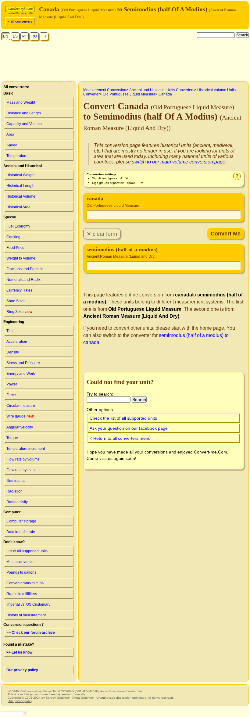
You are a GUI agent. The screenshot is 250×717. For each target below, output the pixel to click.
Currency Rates (19, 290)
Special (9, 217)
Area (10, 134)
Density (12, 352)
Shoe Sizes (15, 301)
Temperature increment (25, 448)
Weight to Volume (20, 258)
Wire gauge (20, 416)
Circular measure (20, 405)
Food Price (15, 248)
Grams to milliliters (21, 594)
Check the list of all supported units (123, 418)
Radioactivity (17, 502)
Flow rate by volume (23, 459)
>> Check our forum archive (30, 632)
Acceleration (16, 341)
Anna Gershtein (83, 697)
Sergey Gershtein (58, 697)
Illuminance (16, 481)
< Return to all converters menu (120, 438)
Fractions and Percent (24, 269)
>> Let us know (19, 652)
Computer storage (21, 521)
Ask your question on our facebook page (129, 428)
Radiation (14, 491)
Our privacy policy (22, 670)
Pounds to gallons (21, 572)
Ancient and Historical (22, 166)
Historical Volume (20, 196)
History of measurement (26, 615)
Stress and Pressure (23, 363)
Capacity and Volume (24, 124)
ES (15, 36)
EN (5, 36)
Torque (12, 438)
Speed (11, 145)
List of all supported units (27, 551)
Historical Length (20, 186)
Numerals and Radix (23, 280)
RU (34, 36)
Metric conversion (21, 562)
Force (11, 395)
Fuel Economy (18, 226)
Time (10, 331)
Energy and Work (20, 373)
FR (43, 36)
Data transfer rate (20, 532)
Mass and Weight (20, 102)
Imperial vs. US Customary (28, 604)
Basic (8, 93)
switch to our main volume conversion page (178, 161)
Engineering (13, 322)
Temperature (16, 156)
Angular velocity (19, 427)
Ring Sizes (19, 312)
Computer (12, 512)
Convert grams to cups (25, 583)
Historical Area (18, 207)
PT (24, 36)
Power (11, 384)
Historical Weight (20, 175)
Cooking (13, 237)
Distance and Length (23, 113)
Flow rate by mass (21, 470)
